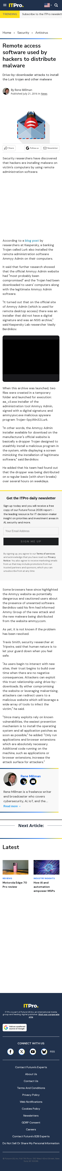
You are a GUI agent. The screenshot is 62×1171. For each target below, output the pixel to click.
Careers (31, 1129)
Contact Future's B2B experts (31, 1136)
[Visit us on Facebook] (10, 1052)
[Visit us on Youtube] (33, 1052)
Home (7, 33)
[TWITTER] (24, 781)
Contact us (31, 1081)
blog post (32, 241)
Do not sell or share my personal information (31, 1143)
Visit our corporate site (44, 1015)
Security (23, 33)
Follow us (34, 148)
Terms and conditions (31, 1088)
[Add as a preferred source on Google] (15, 1027)
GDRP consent (31, 1122)
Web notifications (31, 1102)
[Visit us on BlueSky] (43, 1052)
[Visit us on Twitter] (22, 1052)
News (44, 93)
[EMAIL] (34, 781)
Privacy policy (31, 1095)
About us (31, 1074)
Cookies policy (31, 1109)
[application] (31, 356)
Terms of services (46, 553)
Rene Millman (23, 90)
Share (11, 148)
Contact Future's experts (31, 1067)
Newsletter (52, 148)
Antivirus (41, 33)
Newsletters (31, 1115)
